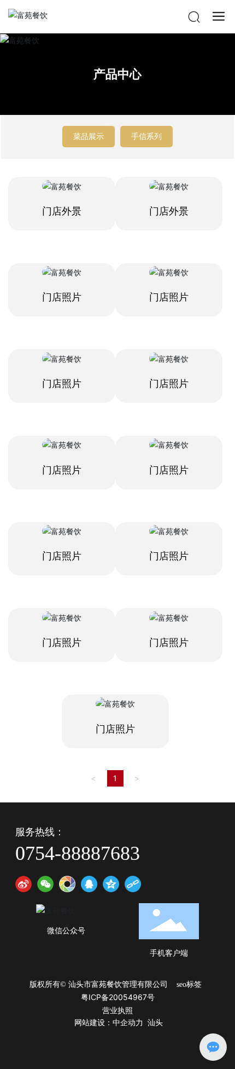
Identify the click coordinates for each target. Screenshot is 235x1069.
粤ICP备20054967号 (118, 997)
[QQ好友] (89, 884)
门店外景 (61, 211)
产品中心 (117, 74)
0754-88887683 (77, 853)
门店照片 (61, 297)
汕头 (155, 1023)
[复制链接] (133, 884)
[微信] (45, 884)
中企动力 (128, 1023)
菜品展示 (88, 136)
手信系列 (146, 136)
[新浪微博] (23, 884)
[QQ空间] (111, 884)
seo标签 (189, 984)
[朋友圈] (67, 884)
